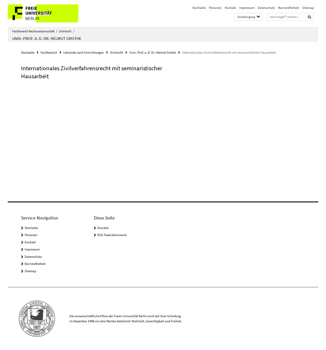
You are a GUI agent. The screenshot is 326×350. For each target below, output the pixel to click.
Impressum (246, 8)
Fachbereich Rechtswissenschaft (34, 31)
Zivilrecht (66, 31)
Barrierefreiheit (288, 8)
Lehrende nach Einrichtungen (83, 52)
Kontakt (230, 8)
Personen (215, 8)
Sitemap (308, 8)
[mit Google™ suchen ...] (309, 16)
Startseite (199, 8)
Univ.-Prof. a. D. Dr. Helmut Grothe (46, 38)
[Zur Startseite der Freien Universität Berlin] (45, 13)
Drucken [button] (103, 228)
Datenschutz (266, 8)
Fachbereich (49, 52)
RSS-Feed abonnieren (112, 235)
